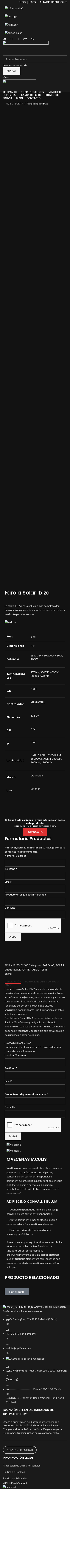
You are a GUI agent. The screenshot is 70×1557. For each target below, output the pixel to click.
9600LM (35, 762)
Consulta (10, 907)
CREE (34, 689)
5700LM (46, 758)
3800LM (35, 758)
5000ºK (35, 676)
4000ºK (54, 672)
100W (34, 659)
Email (9, 881)
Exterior (35, 788)
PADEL (35, 969)
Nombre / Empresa (15, 855)
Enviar (12, 936)
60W (53, 655)
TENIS (44, 969)
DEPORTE (23, 969)
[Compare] (9, 958)
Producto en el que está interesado (26, 894)
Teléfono (11, 868)
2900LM (56, 754)
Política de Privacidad (15, 1478)
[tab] (13, 981)
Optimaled (37, 775)
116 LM (35, 715)
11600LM (46, 762)
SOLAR (19, 103)
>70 (33, 728)
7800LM (56, 758)
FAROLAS (49, 965)
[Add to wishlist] (9, 949)
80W (59, 655)
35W (40, 655)
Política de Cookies (14, 1471)
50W (46, 655)
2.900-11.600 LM (40, 754)
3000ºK (44, 672)
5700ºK (44, 676)
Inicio (8, 103)
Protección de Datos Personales (22, 1465)
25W (33, 655)
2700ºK (35, 672)
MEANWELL (38, 702)
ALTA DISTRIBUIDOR (20, 1449)
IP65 (33, 741)
